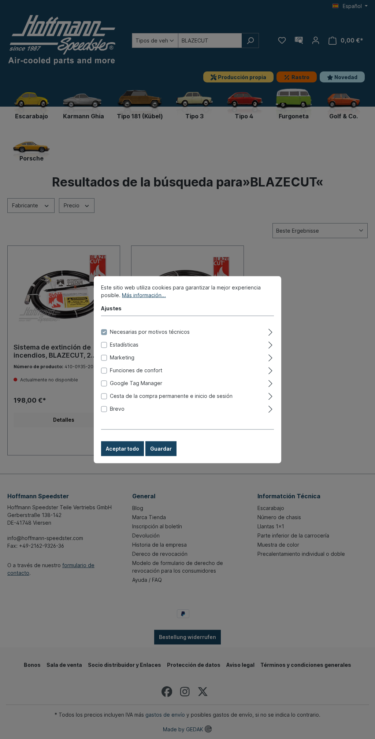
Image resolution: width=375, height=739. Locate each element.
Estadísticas (124, 344)
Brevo (117, 408)
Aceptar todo (122, 448)
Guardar (161, 448)
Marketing (122, 357)
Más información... (144, 295)
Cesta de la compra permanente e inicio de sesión (171, 395)
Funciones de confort (136, 370)
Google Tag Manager (136, 383)
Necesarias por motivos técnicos (150, 331)
